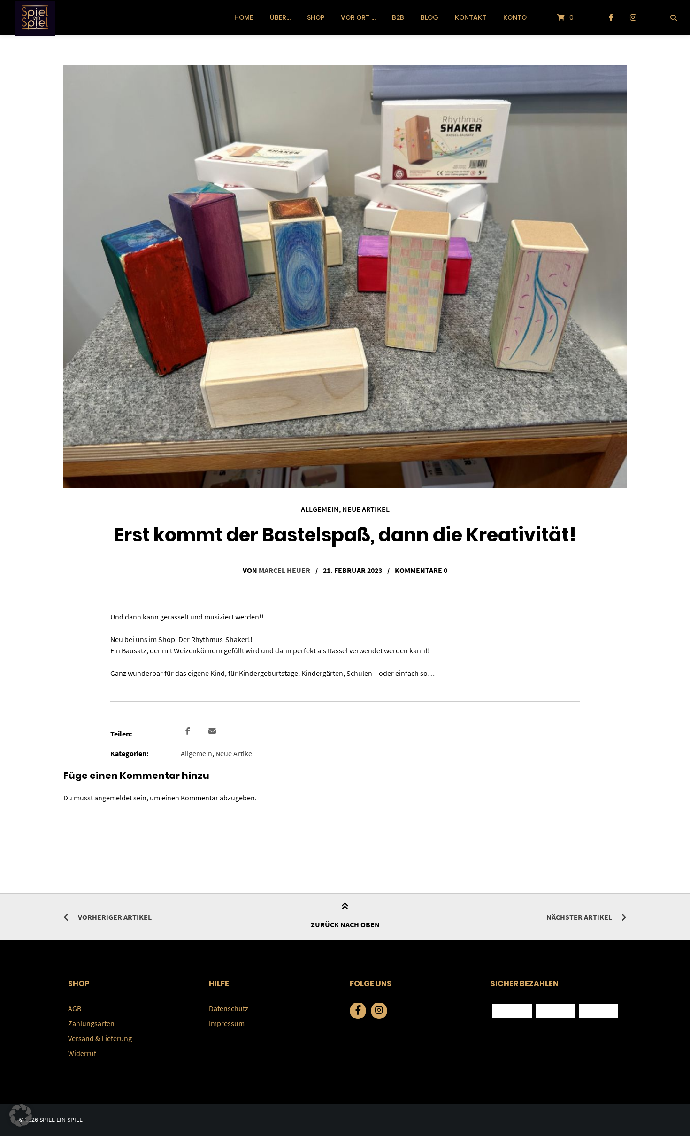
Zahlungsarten (91, 1023)
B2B (398, 17)
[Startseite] (35, 17)
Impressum (227, 1023)
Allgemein (320, 509)
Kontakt (470, 17)
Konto (515, 17)
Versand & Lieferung (100, 1038)
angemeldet (113, 797)
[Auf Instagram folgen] (633, 18)
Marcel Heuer (284, 570)
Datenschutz (228, 1008)
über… (280, 17)
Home (243, 17)
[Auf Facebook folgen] (611, 18)
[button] (189, 731)
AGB (74, 1008)
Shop (315, 17)
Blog (429, 17)
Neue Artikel (366, 509)
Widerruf (82, 1053)
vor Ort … (358, 17)
